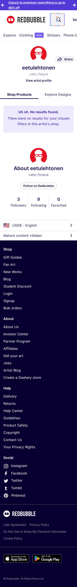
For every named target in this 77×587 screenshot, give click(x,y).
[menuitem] (9, 35)
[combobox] (57, 20)
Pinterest (18, 495)
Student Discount (17, 286)
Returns (9, 403)
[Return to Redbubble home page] (26, 20)
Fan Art (9, 264)
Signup (9, 301)
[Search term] (58, 19)
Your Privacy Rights (19, 447)
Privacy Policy (39, 524)
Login (7, 293)
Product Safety (15, 425)
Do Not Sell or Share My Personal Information (34, 531)
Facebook (19, 473)
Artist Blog (12, 370)
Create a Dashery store (22, 377)
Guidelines (11, 418)
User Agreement (14, 524)
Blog (7, 279)
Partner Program (16, 341)
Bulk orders (12, 308)
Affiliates (10, 348)
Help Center (13, 411)
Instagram (19, 466)
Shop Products (19, 94)
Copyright (11, 432)
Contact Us (12, 440)
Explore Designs (58, 94)
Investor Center (15, 334)
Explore (9, 35)
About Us (11, 327)
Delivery (10, 396)
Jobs (7, 363)
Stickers (53, 35)
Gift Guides (12, 257)
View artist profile (39, 80)
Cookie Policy (12, 538)
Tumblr (16, 488)
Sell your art (13, 356)
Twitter (16, 480)
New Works (12, 272)
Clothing (30, 35)
